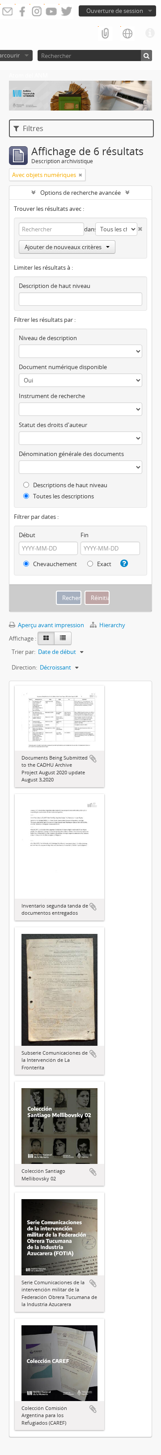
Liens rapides (150, 33)
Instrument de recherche (52, 396)
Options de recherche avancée (80, 193)
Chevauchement (54, 564)
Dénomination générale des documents (71, 454)
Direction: (24, 667)
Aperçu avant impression (50, 625)
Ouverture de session (114, 11)
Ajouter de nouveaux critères (63, 247)
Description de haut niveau (54, 286)
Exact (103, 564)
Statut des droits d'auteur (53, 425)
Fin (84, 535)
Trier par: (23, 652)
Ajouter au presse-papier (93, 758)
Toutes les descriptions (63, 496)
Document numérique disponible (63, 367)
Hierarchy (111, 625)
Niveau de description (48, 338)
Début (27, 535)
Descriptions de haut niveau (69, 485)
